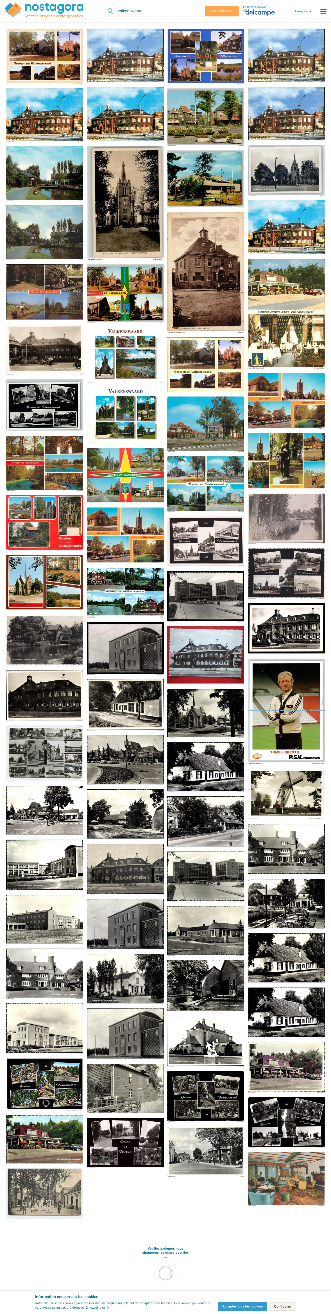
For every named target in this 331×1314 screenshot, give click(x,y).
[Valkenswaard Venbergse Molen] (45, 174)
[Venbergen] (125, 1143)
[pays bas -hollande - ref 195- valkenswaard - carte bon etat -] (45, 1085)
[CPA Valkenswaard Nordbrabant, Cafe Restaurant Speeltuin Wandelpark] (286, 1067)
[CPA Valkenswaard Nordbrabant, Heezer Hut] (206, 768)
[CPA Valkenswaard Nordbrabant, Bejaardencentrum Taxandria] (45, 920)
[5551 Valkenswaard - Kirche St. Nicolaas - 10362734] (125, 203)
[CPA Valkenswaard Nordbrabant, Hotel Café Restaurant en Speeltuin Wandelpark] (206, 1096)
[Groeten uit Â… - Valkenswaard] (45, 56)
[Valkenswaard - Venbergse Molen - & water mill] (45, 641)
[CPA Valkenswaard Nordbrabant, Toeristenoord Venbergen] (125, 979)
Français (301, 11)
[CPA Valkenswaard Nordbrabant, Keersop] (125, 815)
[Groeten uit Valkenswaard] (206, 541)
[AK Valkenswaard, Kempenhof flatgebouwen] (206, 596)
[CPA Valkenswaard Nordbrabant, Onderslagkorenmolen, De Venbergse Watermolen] (125, 1089)
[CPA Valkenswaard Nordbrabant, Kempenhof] (206, 877)
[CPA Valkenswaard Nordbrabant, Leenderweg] (206, 714)
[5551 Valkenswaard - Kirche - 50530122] (286, 171)
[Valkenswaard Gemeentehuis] (125, 56)
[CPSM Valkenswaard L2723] (45, 583)
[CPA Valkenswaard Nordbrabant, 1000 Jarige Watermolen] (286, 904)
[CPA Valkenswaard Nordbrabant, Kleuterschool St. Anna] (206, 931)
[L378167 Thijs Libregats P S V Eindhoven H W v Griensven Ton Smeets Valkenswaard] (286, 711)
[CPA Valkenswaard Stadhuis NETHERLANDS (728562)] (206, 272)
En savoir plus (96, 1307)
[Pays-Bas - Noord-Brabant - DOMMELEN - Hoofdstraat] (45, 1195)
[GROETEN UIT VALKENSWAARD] (125, 593)
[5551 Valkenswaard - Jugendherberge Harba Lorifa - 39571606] (206, 179)
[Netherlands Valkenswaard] (286, 401)
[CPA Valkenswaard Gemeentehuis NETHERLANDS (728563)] (45, 350)
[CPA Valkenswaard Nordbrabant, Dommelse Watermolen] (206, 986)
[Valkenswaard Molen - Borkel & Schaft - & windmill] (286, 794)
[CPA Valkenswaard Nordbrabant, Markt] (125, 760)
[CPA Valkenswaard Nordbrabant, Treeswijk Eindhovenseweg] (206, 822)
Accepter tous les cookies (242, 1306)
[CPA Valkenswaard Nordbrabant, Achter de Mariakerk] (206, 1041)
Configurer (282, 1306)
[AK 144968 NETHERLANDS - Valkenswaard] (45, 754)
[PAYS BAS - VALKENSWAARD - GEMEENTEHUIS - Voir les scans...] (206, 655)
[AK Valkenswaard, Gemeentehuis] (286, 629)
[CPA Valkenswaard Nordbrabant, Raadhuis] (45, 696)
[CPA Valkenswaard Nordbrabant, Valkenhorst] (125, 705)
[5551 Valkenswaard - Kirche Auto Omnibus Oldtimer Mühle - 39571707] (125, 294)
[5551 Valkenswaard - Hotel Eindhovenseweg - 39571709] (206, 117)
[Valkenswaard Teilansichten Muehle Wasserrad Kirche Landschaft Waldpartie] (206, 365)
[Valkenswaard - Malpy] (286, 519)
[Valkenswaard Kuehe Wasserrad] (45, 293)
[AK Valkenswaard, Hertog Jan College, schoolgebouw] (125, 649)
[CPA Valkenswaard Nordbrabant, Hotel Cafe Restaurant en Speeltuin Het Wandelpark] (45, 1140)
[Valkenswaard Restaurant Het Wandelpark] (286, 314)
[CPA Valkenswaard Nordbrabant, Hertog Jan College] (45, 865)
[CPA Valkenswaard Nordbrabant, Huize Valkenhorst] (286, 849)
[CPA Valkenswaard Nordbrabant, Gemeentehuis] (125, 869)
